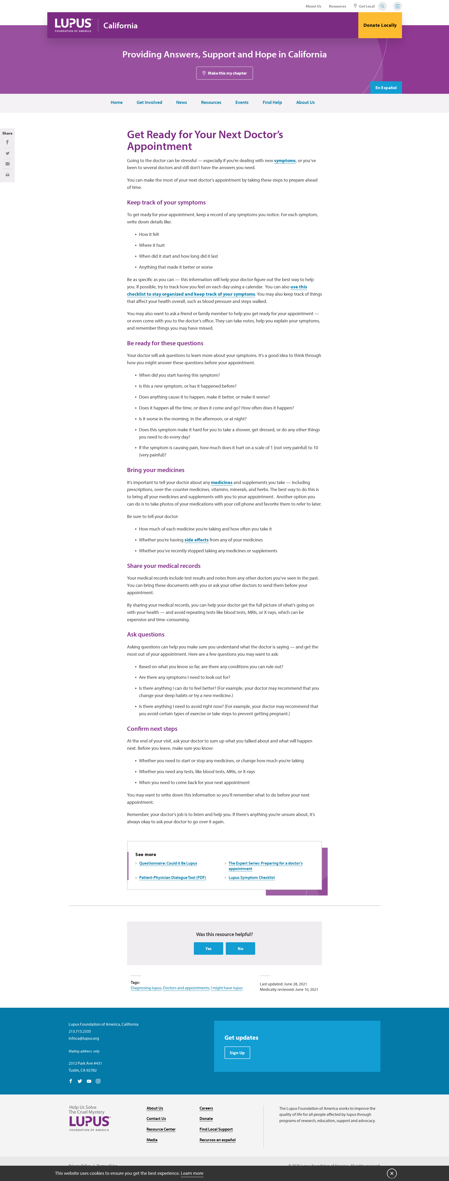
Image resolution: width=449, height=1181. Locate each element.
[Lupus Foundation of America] (74, 25)
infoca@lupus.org (84, 1038)
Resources (337, 6)
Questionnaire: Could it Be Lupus (168, 863)
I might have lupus (227, 987)
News (181, 102)
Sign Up (237, 1052)
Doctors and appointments (186, 987)
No (240, 948)
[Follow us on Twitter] (80, 1081)
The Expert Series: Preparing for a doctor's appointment (266, 865)
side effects (196, 540)
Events (242, 102)
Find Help (272, 102)
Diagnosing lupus (146, 987)
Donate (206, 1118)
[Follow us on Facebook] (71, 1081)
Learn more (192, 1173)
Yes (208, 948)
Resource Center (161, 1129)
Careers (206, 1108)
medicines (222, 482)
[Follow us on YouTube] (89, 1081)
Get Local (366, 6)
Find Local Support (216, 1129)
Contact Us (156, 1118)
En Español (386, 87)
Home (117, 102)
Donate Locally (380, 25)
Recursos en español (218, 1139)
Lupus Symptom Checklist (252, 877)
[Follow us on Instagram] (98, 1081)
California (120, 25)
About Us (313, 6)
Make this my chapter (227, 73)
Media (152, 1139)
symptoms (285, 160)
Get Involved (149, 102)
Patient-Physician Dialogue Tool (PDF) (172, 877)
